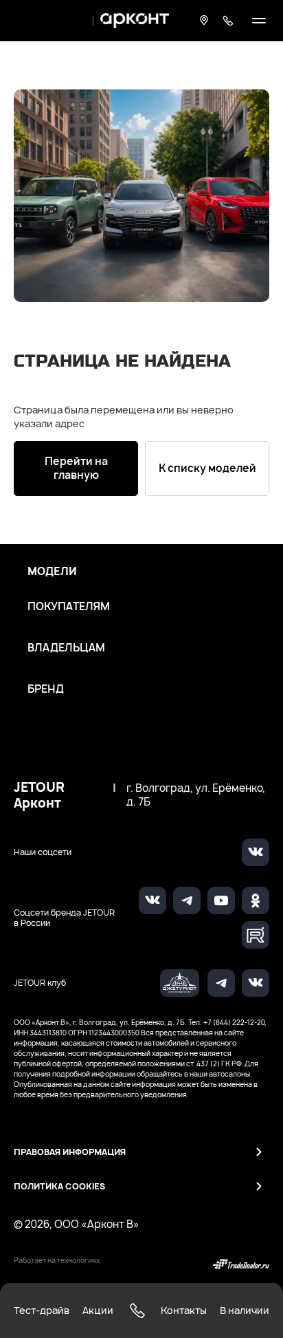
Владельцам (66, 648)
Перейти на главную (76, 468)
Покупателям (68, 607)
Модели (52, 572)
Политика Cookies (59, 1186)
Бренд (45, 689)
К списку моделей (207, 468)
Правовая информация (70, 1152)
